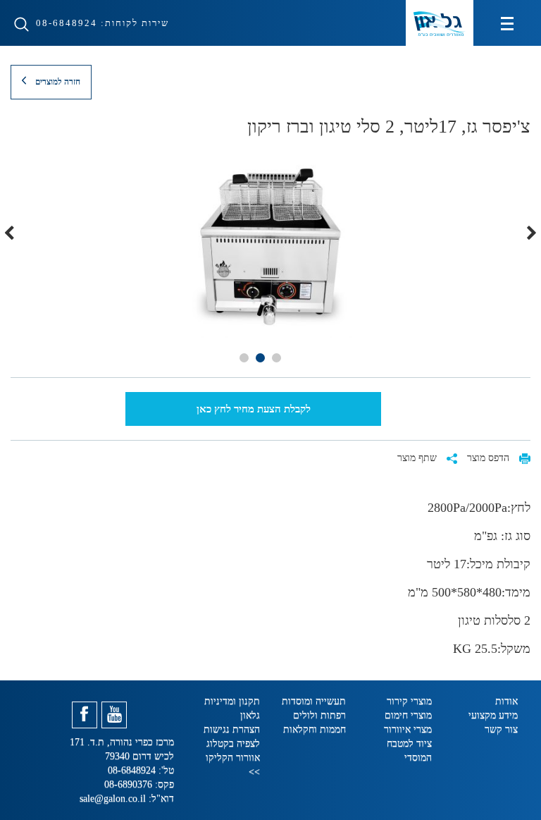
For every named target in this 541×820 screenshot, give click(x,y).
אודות (506, 701)
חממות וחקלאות (314, 729)
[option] (270, 246)
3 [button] (244, 357)
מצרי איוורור (408, 729)
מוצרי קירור (409, 701)
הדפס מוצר (489, 458)
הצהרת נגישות (232, 729)
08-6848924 (64, 23)
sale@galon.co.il (113, 798)
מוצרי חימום (408, 715)
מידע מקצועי (493, 715)
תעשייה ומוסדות (314, 701)
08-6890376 (129, 784)
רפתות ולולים (319, 715)
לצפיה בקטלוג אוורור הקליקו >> (233, 757)
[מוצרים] (507, 23)
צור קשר (501, 729)
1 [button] (276, 357)
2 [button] (260, 357)
